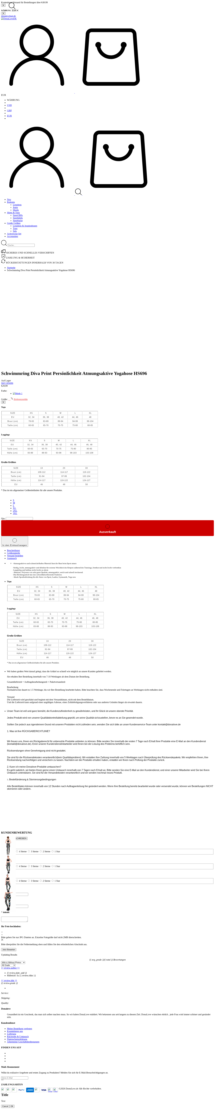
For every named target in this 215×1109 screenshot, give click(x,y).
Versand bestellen (15, 555)
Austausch (12, 558)
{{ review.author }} (10, 968)
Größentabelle (13, 553)
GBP (9, 110)
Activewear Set (14, 233)
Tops (15, 228)
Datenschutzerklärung (17, 1039)
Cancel (5, 1106)
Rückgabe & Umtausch (18, 1036)
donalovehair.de (8, 16)
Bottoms (11, 202)
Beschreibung (13, 550)
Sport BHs (18, 215)
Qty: (3, 518)
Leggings (17, 204)
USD (9, 105)
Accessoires (12, 236)
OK (12, 1106)
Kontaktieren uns (15, 1031)
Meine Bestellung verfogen (19, 1028)
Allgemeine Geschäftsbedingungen (23, 1042)
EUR (9, 116)
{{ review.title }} (9, 980)
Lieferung (11, 1034)
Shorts (16, 210)
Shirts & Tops (13, 212)
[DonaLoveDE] (9, 18)
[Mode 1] (17, 393)
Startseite (11, 267)
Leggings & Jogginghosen (25, 226)
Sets (15, 231)
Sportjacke (18, 220)
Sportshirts (18, 218)
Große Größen (13, 223)
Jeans (15, 207)
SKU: (7, 383)
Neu (9, 199)
